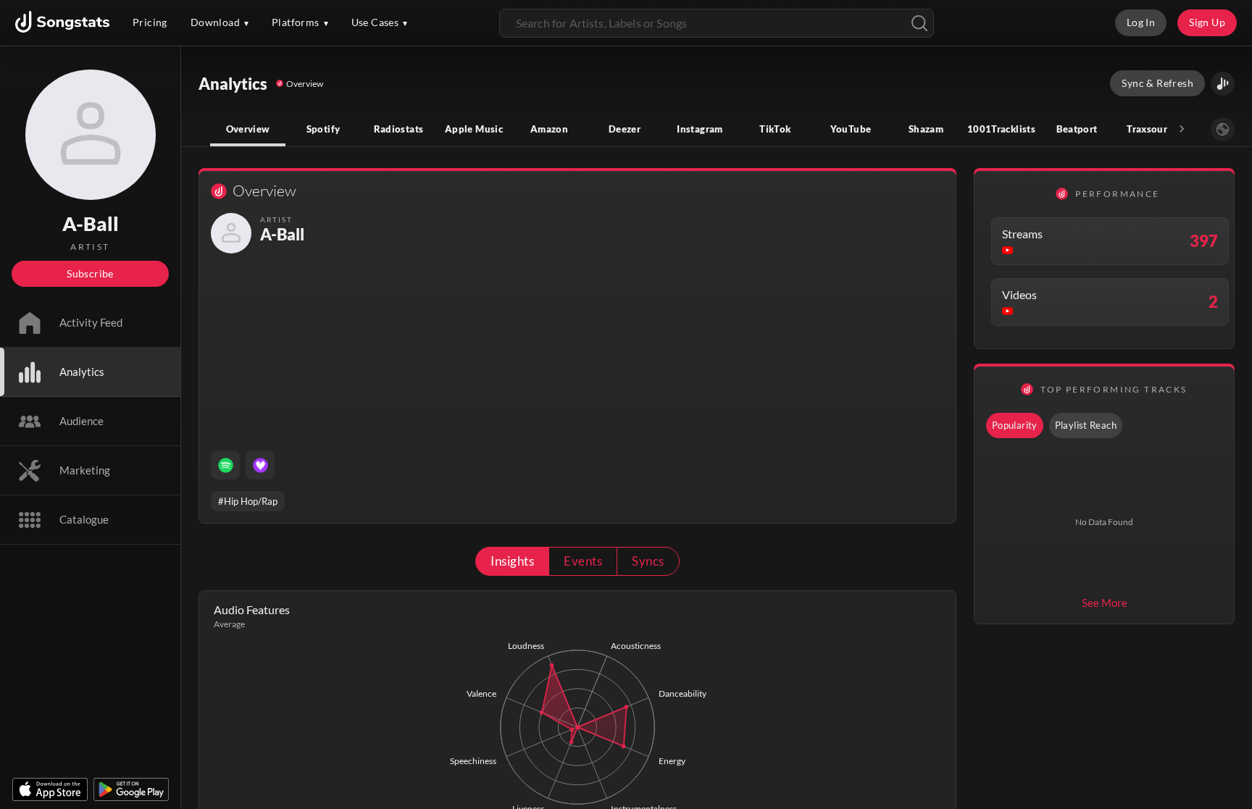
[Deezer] (260, 464)
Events (583, 561)
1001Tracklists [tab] (1001, 129)
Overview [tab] (248, 129)
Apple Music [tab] (474, 129)
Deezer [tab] (624, 129)
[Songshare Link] (1223, 84)
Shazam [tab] (926, 129)
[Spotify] (225, 464)
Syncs (648, 561)
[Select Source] (1223, 129)
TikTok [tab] (774, 129)
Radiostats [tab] (399, 129)
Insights (512, 561)
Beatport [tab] (1077, 129)
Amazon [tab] (549, 129)
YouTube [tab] (851, 129)
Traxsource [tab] (1152, 129)
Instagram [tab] (699, 129)
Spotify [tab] (323, 129)
